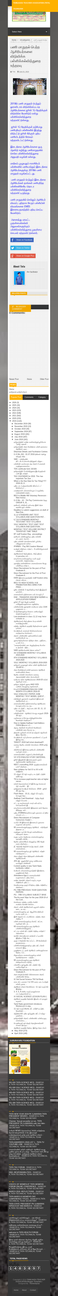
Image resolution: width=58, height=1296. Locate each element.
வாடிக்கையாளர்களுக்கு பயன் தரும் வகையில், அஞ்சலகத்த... (27, 560)
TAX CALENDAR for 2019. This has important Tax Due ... (28, 477)
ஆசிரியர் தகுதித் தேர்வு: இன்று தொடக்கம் (30, 1028)
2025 (14, 405)
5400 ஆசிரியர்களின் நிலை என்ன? (27, 650)
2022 (14, 413)
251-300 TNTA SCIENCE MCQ (21, 1103)
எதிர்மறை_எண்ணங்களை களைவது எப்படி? (25, 1225)
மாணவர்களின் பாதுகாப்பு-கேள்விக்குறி (28, 754)
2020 (14, 418)
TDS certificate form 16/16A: (25, 469)
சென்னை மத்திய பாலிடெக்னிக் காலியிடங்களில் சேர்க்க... (26, 903)
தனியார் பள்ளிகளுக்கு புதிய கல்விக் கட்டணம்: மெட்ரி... (27, 538)
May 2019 (18, 1031)
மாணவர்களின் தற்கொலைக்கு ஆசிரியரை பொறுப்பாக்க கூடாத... (29, 705)
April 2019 (18, 1033)
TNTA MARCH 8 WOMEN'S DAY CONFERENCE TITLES (22, 1198)
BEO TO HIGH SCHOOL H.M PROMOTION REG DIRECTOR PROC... (28, 585)
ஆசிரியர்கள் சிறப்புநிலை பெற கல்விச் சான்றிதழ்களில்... (28, 622)
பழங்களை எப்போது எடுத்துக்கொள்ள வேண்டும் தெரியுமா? (28, 719)
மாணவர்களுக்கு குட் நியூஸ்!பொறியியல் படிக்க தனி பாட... (29, 913)
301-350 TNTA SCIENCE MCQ (21, 1098)
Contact (33, 1290)
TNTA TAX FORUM (17, 1167)
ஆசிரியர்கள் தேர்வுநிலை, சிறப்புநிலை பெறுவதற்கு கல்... (28, 555)
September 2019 (21, 431)
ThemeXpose (34, 1284)
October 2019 (20, 429)
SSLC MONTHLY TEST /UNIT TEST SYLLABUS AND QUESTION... (29, 525)
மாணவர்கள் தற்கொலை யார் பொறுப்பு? (29, 594)
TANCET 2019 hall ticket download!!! (29, 742)
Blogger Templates (34, 1282)
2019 (14, 421)
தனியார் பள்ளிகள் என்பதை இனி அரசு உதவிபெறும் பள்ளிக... (28, 506)
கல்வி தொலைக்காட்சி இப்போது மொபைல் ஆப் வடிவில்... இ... (30, 785)
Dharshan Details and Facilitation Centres (31, 452)
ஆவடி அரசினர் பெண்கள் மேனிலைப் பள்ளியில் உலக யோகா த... (28, 729)
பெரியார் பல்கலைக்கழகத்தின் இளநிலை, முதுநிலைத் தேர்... (29, 872)
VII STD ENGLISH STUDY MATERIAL (29, 757)
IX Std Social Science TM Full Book (28, 979)
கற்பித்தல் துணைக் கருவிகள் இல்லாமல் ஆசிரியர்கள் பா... (29, 700)
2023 (14, 410)
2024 (14, 408)
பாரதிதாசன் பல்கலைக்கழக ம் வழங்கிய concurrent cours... (29, 492)
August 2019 (19, 434)
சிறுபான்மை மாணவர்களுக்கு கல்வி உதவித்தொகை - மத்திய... (27, 956)
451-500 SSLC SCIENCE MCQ (21, 1087)
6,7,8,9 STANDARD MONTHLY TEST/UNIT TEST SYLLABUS (27, 521)
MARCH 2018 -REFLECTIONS (21, 1191)
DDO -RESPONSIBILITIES (20, 1172)
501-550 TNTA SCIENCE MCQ (21, 1082)
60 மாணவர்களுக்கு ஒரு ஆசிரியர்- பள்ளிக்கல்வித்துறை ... (27, 927)
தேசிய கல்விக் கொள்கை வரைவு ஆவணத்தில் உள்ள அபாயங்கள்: (27, 676)
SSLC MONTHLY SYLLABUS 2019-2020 (30, 663)
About (24, 1290)
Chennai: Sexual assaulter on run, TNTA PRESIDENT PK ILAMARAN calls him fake (27, 1122)
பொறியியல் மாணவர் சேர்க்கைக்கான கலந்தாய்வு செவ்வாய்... (28, 632)
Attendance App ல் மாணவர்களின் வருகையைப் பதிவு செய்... (27, 876)
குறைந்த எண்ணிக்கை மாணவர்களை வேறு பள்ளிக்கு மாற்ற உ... (30, 564)
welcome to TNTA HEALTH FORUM (23, 1232)
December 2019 (21, 424)
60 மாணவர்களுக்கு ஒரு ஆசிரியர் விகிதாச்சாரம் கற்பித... (26, 961)
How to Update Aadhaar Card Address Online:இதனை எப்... (29, 724)
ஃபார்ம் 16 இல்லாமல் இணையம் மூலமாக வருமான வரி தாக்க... (29, 823)
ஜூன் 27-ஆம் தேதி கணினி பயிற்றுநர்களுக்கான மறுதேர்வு (26, 603)
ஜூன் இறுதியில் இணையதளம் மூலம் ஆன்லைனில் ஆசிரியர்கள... (28, 761)
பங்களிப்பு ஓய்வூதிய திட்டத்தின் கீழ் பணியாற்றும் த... (27, 966)
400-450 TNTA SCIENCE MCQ (21, 1093)
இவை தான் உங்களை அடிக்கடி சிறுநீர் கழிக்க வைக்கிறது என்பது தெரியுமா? (26, 1241)
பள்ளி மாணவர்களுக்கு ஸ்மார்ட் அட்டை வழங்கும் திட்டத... (28, 922)
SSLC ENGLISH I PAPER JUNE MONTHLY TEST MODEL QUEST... (29, 695)
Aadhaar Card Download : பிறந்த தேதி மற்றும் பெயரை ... (29, 799)
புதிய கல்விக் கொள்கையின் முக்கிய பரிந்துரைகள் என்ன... (27, 542)
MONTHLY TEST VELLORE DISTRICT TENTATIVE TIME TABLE (30, 530)
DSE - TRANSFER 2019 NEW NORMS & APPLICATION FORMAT (31, 598)
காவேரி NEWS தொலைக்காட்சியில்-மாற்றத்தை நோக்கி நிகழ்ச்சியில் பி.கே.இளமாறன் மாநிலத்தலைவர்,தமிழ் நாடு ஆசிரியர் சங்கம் (27, 1133)
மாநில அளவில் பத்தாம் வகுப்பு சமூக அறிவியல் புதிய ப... (27, 881)
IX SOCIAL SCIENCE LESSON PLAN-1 (30, 996)
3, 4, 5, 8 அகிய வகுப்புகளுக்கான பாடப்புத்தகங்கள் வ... (27, 993)
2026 (14, 402)
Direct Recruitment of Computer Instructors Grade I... (27, 819)
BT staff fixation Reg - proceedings (28, 534)
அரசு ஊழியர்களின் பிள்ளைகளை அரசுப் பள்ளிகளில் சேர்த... (29, 976)
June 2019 (19, 439)
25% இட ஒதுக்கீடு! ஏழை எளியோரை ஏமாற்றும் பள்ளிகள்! (28, 862)
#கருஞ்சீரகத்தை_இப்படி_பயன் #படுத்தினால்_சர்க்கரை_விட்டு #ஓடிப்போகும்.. (26, 1248)
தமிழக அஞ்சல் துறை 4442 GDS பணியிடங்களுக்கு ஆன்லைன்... (27, 685)
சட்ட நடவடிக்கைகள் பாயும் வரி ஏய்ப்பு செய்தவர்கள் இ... (28, 804)
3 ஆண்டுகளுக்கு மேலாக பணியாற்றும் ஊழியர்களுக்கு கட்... (28, 613)
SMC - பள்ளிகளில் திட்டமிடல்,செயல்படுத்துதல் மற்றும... (29, 460)
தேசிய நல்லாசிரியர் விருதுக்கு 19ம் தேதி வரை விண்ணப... (29, 843)
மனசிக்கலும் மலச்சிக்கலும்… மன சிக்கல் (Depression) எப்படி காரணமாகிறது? (24, 1219)
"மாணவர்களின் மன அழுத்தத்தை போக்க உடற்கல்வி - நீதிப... (29, 646)
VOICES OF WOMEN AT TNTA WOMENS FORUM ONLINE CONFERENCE (26, 1185)
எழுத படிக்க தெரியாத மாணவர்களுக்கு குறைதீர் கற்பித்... (29, 838)
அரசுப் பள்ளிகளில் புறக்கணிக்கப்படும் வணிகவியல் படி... (28, 637)
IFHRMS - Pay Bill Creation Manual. (28, 546)
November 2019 (21, 426)
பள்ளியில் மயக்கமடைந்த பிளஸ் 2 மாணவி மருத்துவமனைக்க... (29, 465)
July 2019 (18, 437)
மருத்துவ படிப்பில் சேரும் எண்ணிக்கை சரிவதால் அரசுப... (28, 833)
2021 (14, 416)
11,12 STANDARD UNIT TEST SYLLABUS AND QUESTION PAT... (29, 516)
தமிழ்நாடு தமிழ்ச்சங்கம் (18, 392)
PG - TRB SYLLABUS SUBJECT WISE (30, 895)
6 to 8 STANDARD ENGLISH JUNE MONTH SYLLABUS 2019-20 (28, 690)
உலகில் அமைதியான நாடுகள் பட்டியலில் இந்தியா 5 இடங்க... (28, 937)
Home (11, 389)
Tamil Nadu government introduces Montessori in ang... (28, 1005)
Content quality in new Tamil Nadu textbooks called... (28, 867)
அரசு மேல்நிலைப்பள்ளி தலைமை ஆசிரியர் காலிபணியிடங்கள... (29, 671)
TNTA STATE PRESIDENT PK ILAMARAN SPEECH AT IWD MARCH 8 (26, 1205)
